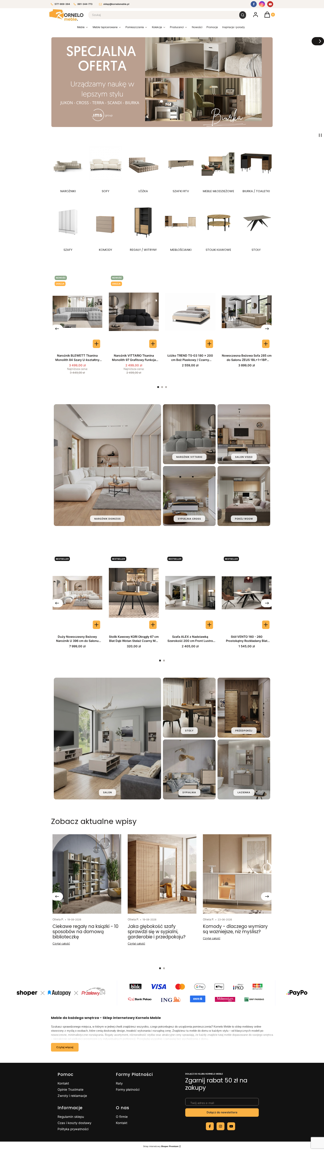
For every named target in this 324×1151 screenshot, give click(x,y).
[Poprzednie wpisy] (57, 896)
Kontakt (63, 1083)
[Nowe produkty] (197, 28)
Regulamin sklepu (71, 1117)
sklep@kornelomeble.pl (116, 4)
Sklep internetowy (160, 1146)
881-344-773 (84, 4)
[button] (242, 15)
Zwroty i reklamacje (72, 1096)
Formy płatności (128, 1089)
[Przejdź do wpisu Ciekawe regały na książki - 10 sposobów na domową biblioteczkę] (86, 874)
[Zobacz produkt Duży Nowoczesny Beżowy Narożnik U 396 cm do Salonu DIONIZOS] (96, 625)
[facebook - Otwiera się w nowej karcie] (210, 1126)
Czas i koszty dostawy (74, 1123)
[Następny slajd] (318, 41)
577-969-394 (62, 4)
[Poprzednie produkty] (57, 329)
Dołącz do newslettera (222, 1112)
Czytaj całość (61, 943)
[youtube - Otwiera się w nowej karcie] (231, 1126)
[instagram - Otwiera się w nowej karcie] (220, 1126)
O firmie (122, 1117)
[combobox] (161, 15)
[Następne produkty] (267, 329)
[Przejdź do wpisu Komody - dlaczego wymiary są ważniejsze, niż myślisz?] (237, 874)
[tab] (158, 387)
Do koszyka (209, 344)
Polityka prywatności (73, 1129)
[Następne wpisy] (267, 896)
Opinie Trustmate (70, 1089)
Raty (119, 1083)
